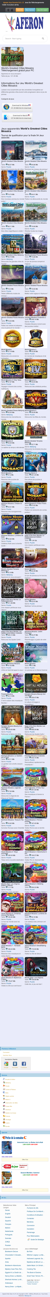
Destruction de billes (11, 1103)
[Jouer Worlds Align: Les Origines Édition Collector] (12, 882)
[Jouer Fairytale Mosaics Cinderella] (36, 754)
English (7, 1213)
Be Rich (29, 1251)
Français (8, 1224)
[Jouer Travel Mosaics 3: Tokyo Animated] (12, 850)
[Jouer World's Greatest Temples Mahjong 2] (12, 567)
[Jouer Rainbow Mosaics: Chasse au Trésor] (12, 501)
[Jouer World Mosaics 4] (36, 378)
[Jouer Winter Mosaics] (36, 661)
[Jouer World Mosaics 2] (36, 347)
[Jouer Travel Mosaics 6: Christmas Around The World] (12, 911)
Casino (7, 1123)
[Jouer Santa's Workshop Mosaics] (12, 661)
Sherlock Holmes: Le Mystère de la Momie (15, 1279)
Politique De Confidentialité (36, 1211)
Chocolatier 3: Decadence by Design (15, 1255)
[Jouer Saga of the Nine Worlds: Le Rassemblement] (12, 597)
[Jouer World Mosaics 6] (12, 439)
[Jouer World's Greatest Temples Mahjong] (36, 439)
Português (8, 1234)
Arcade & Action (10, 1079)
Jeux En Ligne (42, 10)
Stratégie (8, 1119)
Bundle (7, 1126)
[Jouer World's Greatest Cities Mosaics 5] (36, 189)
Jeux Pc (20, 10)
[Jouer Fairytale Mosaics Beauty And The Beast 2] (12, 724)
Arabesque (9, 1283)
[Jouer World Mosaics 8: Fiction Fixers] (36, 501)
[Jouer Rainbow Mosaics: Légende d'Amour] (12, 786)
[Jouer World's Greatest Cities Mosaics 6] (12, 221)
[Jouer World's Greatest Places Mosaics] (36, 253)
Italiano (7, 1228)
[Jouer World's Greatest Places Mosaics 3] (36, 283)
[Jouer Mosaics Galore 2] (36, 471)
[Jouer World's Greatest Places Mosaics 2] (12, 283)
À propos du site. (33, 1208)
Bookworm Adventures (13, 1265)
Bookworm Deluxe (11, 1251)
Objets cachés (9, 1096)
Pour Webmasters (33, 1236)
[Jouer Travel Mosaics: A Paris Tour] (36, 786)
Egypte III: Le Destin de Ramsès (15, 1272)
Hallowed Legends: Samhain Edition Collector (37, 1258)
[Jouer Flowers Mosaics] (12, 692)
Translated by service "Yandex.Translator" (32, 1283)
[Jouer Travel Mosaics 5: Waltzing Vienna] (36, 882)
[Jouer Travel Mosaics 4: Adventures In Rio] (36, 850)
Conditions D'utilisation (35, 1215)
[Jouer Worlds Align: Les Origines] (36, 975)
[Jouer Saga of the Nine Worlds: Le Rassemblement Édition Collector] (36, 533)
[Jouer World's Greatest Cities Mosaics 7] (36, 221)
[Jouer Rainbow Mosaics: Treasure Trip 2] (12, 818)
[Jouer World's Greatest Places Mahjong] (12, 408)
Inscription (30, 1229)
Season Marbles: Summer (30, 1172)
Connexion (6, 1052)
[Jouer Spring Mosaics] (36, 597)
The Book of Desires (34, 1272)
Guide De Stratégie (37, 1239)
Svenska (8, 1238)
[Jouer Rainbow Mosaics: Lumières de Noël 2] (36, 911)
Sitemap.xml (27, 1295)
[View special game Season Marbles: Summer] (7, 1178)
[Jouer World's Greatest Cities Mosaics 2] (12, 159)
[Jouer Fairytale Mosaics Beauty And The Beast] (36, 692)
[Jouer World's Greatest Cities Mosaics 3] (36, 159)
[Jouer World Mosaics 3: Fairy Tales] (12, 378)
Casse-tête (8, 1106)
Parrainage (31, 1232)
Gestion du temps (10, 1113)
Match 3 (7, 1099)
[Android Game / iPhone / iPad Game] (10, 10)
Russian (8, 1245)
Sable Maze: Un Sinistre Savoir (37, 1265)
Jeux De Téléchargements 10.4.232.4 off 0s (23, 3)
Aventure (8, 1110)
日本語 (7, 1242)
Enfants (7, 1116)
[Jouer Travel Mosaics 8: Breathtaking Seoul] (36, 943)
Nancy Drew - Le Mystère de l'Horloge (15, 1286)
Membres (30, 1222)
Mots (6, 1093)
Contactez (30, 1218)
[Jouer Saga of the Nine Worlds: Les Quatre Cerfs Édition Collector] (12, 629)
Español (8, 1221)
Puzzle (8, 167)
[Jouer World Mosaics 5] (36, 408)
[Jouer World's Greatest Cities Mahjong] (12, 253)
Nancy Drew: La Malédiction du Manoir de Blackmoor (15, 1276)
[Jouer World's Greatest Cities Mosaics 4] (12, 189)
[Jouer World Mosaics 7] (12, 471)
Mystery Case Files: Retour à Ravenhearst (15, 1269)
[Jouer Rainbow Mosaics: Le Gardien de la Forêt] (12, 754)
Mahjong (9, 259)
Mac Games (30, 10)
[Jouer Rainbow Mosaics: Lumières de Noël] (12, 533)
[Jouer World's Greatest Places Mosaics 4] (12, 315)
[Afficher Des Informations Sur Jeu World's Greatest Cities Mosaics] (12, 65)
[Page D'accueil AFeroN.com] (25, 23)
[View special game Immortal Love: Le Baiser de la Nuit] (7, 1147)
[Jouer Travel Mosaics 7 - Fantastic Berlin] (12, 943)
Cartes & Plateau (10, 1089)
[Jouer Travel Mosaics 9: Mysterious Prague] (12, 975)
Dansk (7, 1210)
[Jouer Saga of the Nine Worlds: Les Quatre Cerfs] (36, 724)
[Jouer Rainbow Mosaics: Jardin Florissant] (36, 629)
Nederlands (9, 1231)
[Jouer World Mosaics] (12, 347)
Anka (7, 1262)
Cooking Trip (31, 1269)
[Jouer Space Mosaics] (36, 567)
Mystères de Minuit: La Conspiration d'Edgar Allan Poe (37, 1262)
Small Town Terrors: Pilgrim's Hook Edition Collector (37, 1276)
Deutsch (8, 1217)
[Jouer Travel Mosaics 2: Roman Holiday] (36, 818)
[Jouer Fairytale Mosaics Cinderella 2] (36, 315)
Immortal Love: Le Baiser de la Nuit (30, 1142)
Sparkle (8, 1258)
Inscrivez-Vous (7, 1055)
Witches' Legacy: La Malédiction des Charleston (37, 1255)
